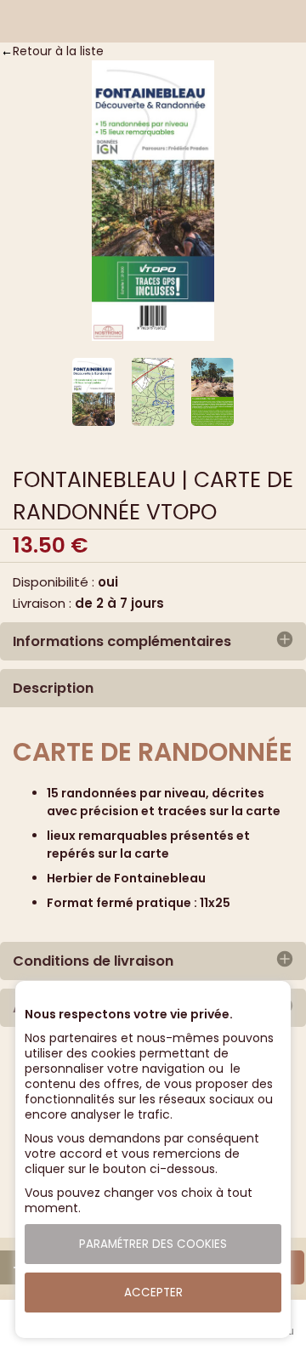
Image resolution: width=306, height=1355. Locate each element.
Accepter (153, 1292)
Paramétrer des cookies (153, 1244)
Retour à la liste (58, 51)
